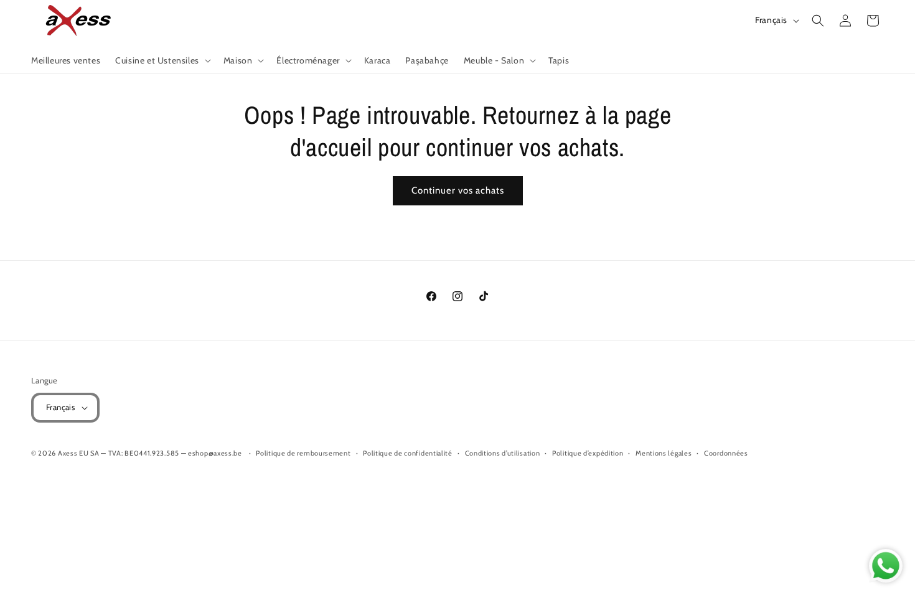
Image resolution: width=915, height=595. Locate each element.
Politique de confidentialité (408, 453)
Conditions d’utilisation (502, 453)
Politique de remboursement (303, 453)
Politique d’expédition (587, 453)
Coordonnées (726, 453)
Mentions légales (664, 453)
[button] (162, 60)
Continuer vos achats (457, 190)
